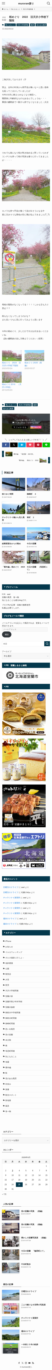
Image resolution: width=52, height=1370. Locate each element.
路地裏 (8, 1100)
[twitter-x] (22, 1363)
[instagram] (26, 1363)
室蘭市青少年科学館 (13, 1001)
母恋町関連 (10, 1050)
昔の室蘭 (9, 1034)
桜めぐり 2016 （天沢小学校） (11, 385)
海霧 (7, 1061)
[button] (6, 445)
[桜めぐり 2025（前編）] (34, 355)
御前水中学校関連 (12, 1012)
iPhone (8, 941)
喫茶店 (8, 974)
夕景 (7, 979)
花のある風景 (41, 25)
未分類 (8, 1040)
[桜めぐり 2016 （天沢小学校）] (12, 377)
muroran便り (26, 3)
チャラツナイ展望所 (11, 897)
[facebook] (19, 1363)
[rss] (33, 1363)
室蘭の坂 (9, 996)
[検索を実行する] (47, 643)
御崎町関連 (10, 1023)
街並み (8, 1084)
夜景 (7, 985)
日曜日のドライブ (10, 887)
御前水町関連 (11, 1018)
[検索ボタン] (48, 3)
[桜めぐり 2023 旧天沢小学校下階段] (12, 355)
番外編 (8, 1067)
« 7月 (4, 1194)
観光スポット (11, 1094)
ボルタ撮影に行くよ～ (14, 957)
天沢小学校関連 (22, 25)
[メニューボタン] (3, 3)
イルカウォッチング (13, 952)
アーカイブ (6, 651)
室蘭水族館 (10, 1007)
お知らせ (9, 946)
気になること (10, 25)
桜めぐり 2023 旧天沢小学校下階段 (11, 364)
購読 (7, 634)
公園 (7, 968)
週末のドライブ (9, 918)
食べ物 (8, 1111)
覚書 (7, 1089)
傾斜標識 (9, 963)
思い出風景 (10, 1029)
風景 (32, 25)
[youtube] (29, 1363)
